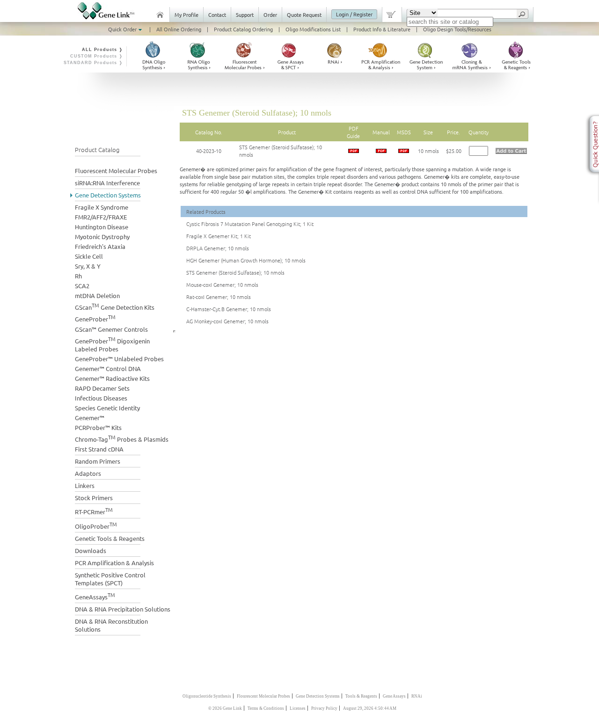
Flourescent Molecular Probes (263, 696)
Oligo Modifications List (313, 29)
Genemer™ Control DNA (108, 368)
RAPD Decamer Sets (102, 388)
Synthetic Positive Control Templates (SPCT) (110, 579)
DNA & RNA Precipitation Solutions (122, 609)
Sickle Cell (89, 256)
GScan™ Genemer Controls (111, 329)
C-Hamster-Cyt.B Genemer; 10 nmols (228, 309)
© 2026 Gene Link (225, 708)
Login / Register (354, 14)
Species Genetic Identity (107, 408)
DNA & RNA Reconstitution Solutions (111, 625)
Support (245, 14)
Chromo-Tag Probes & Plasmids (121, 438)
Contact (217, 14)
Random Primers (97, 461)
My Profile (186, 14)
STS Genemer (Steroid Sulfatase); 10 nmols (235, 272)
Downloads (90, 550)
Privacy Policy (324, 708)
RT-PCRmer (94, 511)
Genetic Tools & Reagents (110, 538)
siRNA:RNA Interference (107, 183)
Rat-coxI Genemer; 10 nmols (218, 296)
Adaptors (88, 473)
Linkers (85, 485)
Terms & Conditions (266, 708)
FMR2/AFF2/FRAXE (101, 217)
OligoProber (96, 525)
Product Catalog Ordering (243, 29)
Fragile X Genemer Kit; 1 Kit (218, 236)
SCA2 (82, 286)
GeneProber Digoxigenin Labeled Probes (112, 344)
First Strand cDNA (99, 449)
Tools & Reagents (361, 696)
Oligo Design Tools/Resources (457, 29)
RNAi (416, 696)
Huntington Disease (101, 227)
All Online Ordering (178, 29)
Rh (78, 276)
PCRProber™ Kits (98, 427)
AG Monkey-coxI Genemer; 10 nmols (227, 321)
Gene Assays (394, 696)
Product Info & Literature (381, 29)
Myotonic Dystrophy (102, 236)
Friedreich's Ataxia (100, 246)
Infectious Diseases (101, 398)
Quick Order (123, 29)
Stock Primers (94, 498)
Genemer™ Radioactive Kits (112, 378)
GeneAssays (95, 596)
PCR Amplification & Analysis (114, 563)
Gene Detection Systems (108, 195)
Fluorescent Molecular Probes (116, 171)
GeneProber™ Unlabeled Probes (119, 359)
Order (270, 14)
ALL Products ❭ (102, 49)
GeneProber (95, 318)
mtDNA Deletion (97, 295)
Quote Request (304, 14)
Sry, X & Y (88, 266)
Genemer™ (89, 418)
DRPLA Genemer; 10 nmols (217, 248)
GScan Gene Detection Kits (114, 306)
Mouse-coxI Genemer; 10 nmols (222, 284)
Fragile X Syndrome (101, 207)
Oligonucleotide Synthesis (207, 696)
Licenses (298, 708)
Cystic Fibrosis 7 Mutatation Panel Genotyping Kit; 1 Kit (250, 223)
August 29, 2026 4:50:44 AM (369, 708)
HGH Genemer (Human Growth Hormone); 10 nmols (246, 260)
